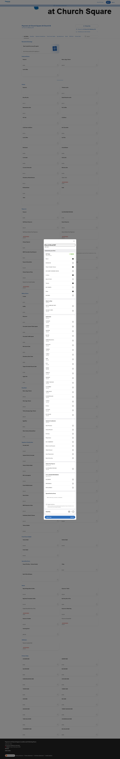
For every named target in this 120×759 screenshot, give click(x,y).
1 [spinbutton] (71, 511)
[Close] (74, 241)
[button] (60, 517)
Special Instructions (51, 493)
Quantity (48, 511)
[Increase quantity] (73, 512)
